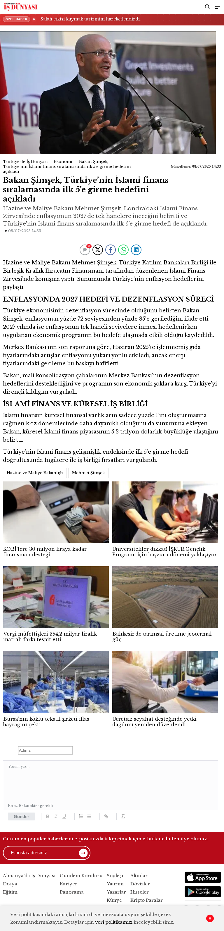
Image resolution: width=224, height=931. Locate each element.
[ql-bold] (48, 816)
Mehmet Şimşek (88, 472)
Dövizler (140, 884)
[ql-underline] (64, 816)
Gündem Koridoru (81, 875)
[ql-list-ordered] (81, 816)
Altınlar (139, 875)
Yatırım (115, 884)
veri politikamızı (113, 922)
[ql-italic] (56, 816)
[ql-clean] (123, 816)
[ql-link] (106, 816)
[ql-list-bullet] (89, 816)
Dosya (10, 884)
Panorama (72, 892)
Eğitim (10, 892)
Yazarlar (116, 892)
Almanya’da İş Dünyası (29, 875)
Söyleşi (115, 875)
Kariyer (68, 884)
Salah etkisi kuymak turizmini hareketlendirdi (90, 19)
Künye (114, 900)
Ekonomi (63, 161)
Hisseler (139, 892)
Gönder (21, 816)
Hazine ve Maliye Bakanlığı (35, 472)
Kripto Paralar (146, 900)
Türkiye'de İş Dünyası (25, 161)
